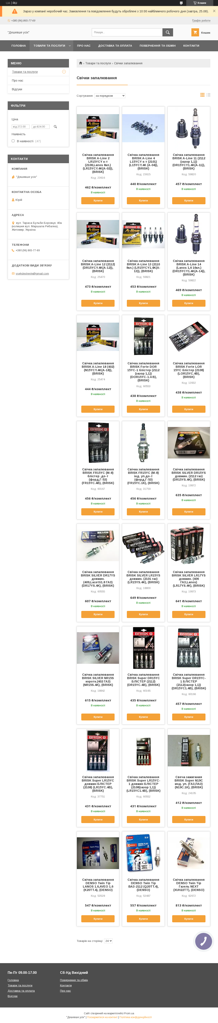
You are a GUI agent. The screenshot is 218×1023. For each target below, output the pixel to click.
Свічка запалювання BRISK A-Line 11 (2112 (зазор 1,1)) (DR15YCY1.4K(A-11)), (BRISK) (188, 161)
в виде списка (208, 96)
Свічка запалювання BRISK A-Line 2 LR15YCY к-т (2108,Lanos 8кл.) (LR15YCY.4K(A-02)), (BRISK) (98, 163)
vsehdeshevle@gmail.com (32, 273)
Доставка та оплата (115, 45)
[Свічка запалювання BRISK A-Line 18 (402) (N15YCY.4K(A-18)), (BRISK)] (98, 336)
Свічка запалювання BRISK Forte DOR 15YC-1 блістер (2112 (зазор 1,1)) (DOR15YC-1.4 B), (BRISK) (143, 372)
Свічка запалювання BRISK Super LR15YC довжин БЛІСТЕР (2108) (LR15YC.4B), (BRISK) (98, 783)
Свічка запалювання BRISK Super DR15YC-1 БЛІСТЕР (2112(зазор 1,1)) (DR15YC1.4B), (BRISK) (189, 681)
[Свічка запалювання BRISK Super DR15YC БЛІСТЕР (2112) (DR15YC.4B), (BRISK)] (143, 647)
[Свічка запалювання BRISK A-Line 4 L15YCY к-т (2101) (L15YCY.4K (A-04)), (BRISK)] (143, 128)
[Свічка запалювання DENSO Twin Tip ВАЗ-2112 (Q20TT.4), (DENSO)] (143, 853)
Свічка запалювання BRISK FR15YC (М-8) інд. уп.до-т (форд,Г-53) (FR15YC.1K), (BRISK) (143, 476)
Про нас (83, 45)
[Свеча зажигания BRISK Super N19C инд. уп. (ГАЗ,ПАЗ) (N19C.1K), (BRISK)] (189, 750)
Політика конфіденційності (135, 1017)
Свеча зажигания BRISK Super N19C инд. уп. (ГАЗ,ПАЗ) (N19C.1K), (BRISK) (189, 782)
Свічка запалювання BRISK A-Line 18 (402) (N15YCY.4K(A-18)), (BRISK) (98, 368)
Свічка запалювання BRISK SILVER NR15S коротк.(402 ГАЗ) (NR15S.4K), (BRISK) (98, 680)
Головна (18, 45)
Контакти (191, 45)
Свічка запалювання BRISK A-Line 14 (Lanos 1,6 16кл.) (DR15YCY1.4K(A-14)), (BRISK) (188, 267)
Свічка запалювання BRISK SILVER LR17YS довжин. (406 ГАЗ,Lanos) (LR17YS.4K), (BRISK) (189, 578)
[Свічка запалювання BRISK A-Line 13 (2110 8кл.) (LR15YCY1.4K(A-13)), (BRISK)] (143, 234)
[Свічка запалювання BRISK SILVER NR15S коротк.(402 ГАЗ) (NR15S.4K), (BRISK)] (98, 647)
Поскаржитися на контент (102, 1017)
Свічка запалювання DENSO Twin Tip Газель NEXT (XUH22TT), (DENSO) (189, 885)
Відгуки (17, 89)
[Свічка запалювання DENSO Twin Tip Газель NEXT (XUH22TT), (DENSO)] (189, 853)
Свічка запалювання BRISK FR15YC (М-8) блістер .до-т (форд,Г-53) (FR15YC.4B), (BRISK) (98, 476)
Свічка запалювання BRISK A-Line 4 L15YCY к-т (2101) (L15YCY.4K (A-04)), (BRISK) (143, 161)
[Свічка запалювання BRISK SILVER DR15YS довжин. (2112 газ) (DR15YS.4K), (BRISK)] (189, 442)
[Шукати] (167, 32)
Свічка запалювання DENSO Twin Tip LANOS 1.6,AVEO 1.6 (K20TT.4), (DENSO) (98, 885)
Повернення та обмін (158, 45)
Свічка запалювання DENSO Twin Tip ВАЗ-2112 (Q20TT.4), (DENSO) (143, 885)
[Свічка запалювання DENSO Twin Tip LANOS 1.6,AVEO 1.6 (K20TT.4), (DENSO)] (98, 853)
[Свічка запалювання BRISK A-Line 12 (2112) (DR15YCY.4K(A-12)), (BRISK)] (98, 234)
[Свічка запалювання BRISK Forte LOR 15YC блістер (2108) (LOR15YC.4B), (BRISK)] (189, 336)
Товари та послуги (49, 45)
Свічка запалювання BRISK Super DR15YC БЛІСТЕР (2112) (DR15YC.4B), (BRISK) (143, 680)
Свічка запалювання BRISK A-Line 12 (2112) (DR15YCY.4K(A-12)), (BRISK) (98, 266)
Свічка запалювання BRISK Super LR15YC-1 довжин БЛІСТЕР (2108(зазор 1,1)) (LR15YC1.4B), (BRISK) (143, 783)
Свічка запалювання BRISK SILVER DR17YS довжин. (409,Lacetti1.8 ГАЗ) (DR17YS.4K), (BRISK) (98, 578)
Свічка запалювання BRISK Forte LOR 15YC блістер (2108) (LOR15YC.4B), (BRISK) (189, 370)
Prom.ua (129, 1013)
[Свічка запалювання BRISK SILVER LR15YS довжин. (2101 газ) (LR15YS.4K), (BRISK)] (143, 545)
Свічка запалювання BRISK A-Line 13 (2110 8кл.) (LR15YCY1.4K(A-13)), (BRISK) (143, 266)
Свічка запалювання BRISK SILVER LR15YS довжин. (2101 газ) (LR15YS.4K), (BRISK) (143, 577)
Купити (98, 200)
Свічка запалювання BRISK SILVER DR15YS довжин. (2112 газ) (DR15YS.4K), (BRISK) (189, 474)
